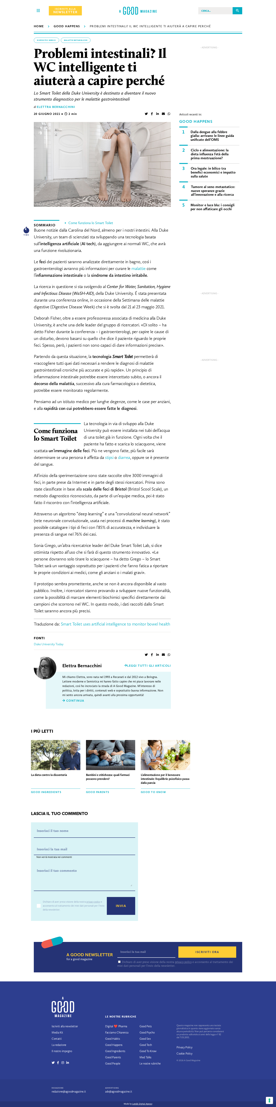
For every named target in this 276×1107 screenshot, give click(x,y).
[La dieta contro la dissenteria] (55, 755)
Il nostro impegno (62, 1051)
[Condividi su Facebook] (152, 114)
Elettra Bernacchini (56, 107)
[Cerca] (237, 10)
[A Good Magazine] (138, 10)
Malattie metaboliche (75, 40)
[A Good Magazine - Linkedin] (67, 1063)
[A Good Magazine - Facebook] (59, 1063)
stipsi (109, 457)
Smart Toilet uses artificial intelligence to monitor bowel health (115, 624)
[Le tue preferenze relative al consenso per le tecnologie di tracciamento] (269, 1100)
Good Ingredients (46, 792)
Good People (112, 1063)
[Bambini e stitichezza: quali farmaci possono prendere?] (110, 755)
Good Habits (112, 1038)
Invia (121, 906)
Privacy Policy (184, 1047)
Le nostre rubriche (150, 1063)
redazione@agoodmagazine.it (69, 1091)
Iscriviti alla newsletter (65, 1026)
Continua (74, 700)
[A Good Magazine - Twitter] (54, 1063)
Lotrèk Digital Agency (142, 1103)
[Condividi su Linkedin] (157, 114)
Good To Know (153, 792)
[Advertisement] (209, 77)
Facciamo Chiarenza (116, 1032)
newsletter (65, 11)
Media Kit (57, 1032)
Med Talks (145, 1057)
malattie (138, 268)
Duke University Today (48, 644)
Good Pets (146, 1026)
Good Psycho (147, 1032)
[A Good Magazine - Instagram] (63, 1063)
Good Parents (97, 792)
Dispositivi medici (46, 40)
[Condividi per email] (163, 114)
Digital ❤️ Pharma (116, 1026)
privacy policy (93, 901)
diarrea (124, 457)
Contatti (57, 1038)
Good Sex (145, 1038)
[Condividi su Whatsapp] (169, 114)
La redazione (59, 1045)
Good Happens (67, 26)
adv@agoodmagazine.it (118, 1091)
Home (39, 26)
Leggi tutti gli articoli (149, 665)
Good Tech (146, 1045)
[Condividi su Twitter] (146, 114)
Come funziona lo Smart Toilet (90, 223)
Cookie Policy (184, 1053)
